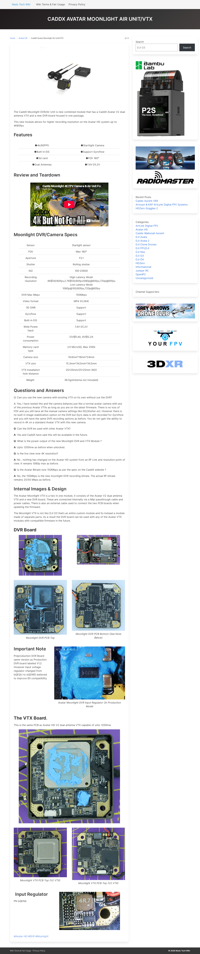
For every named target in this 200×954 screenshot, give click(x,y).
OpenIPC (141, 274)
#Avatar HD (20, 936)
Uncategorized (144, 278)
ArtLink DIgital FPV (147, 225)
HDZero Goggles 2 (147, 208)
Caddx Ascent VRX (147, 200)
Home (12, 38)
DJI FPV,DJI (142, 248)
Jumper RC (142, 270)
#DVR (31, 936)
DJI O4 (140, 259)
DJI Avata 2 (142, 240)
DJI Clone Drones (146, 244)
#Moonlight (41, 936)
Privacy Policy (39, 950)
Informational (143, 266)
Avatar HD (23, 38)
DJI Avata (141, 236)
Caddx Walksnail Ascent (150, 233)
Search (140, 41)
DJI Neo (140, 251)
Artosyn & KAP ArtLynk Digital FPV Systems (162, 204)
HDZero (140, 263)
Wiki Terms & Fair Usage (20, 950)
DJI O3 (140, 255)
